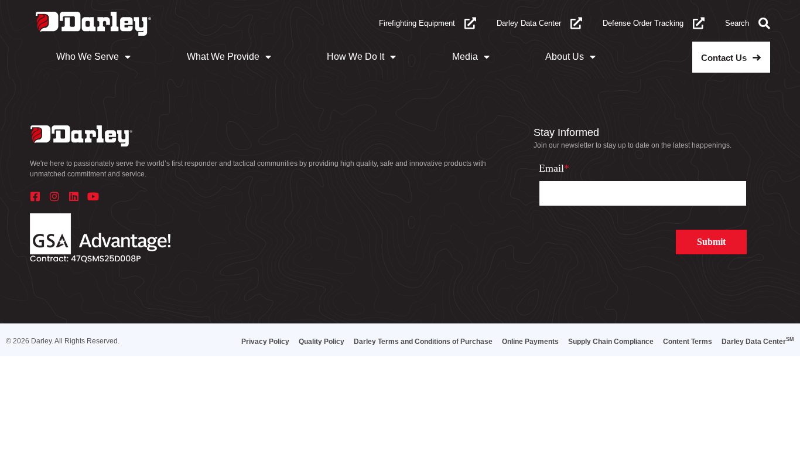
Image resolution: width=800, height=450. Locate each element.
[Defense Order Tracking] (699, 23)
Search (737, 23)
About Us (564, 57)
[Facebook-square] (35, 196)
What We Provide (223, 57)
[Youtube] (93, 196)
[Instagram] (54, 196)
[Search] (764, 23)
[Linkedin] (74, 196)
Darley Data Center (529, 23)
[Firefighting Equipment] (470, 23)
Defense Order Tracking (643, 23)
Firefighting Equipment (417, 23)
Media (465, 57)
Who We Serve (87, 57)
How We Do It (355, 57)
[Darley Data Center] (576, 23)
